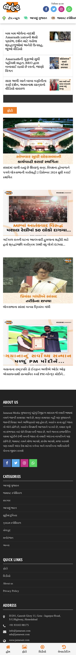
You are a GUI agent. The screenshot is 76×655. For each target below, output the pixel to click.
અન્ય (6, 545)
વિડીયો (6, 575)
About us (8, 583)
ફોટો (5, 568)
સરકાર (7, 500)
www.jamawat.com (19, 639)
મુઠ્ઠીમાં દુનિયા (10, 515)
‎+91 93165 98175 (19, 625)
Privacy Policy (11, 590)
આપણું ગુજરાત (11, 485)
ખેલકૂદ (7, 530)
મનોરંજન (8, 537)
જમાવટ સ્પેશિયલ (12, 492)
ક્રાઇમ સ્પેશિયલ (12, 522)
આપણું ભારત (10, 507)
